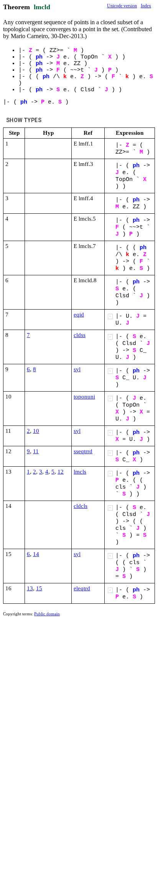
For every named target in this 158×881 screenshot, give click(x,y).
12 (61, 472)
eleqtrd (82, 588)
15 (39, 588)
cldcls (80, 506)
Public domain (47, 613)
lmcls (80, 472)
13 (30, 588)
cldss (80, 335)
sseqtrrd (83, 451)
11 (36, 451)
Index (146, 5)
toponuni (84, 397)
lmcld (42, 7)
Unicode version (122, 5)
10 (36, 431)
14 (36, 554)
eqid (79, 315)
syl (77, 369)
